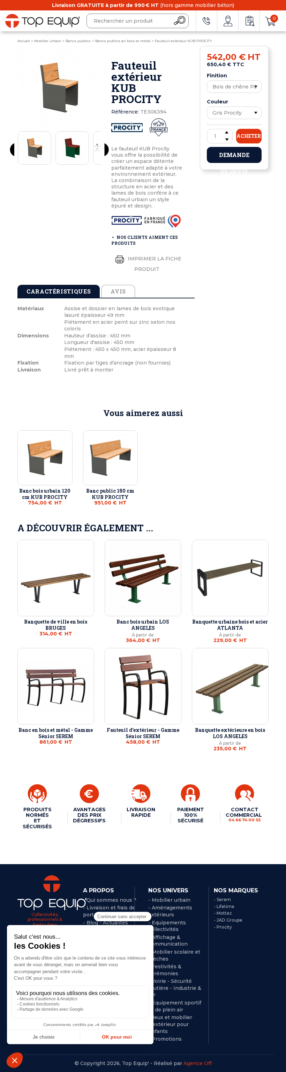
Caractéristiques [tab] (59, 291)
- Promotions (165, 1039)
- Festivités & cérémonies (164, 970)
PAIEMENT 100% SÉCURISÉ (190, 815)
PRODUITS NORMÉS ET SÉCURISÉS (37, 817)
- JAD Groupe (228, 920)
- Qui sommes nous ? (109, 900)
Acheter (248, 136)
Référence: (125, 112)
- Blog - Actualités (105, 923)
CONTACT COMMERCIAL (244, 814)
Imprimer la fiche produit (153, 263)
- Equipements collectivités (167, 926)
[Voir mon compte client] (227, 20)
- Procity (223, 927)
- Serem (222, 899)
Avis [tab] (118, 291)
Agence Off (197, 1063)
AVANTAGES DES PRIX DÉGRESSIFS (89, 815)
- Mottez (223, 913)
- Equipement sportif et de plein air (174, 1006)
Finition (217, 75)
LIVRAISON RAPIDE (141, 812)
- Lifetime (224, 906)
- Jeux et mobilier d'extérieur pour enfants (170, 1024)
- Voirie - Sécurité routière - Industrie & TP (174, 988)
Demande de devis (234, 157)
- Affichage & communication (168, 940)
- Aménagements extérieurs (170, 911)
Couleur (217, 102)
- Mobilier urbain (169, 900)
